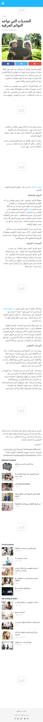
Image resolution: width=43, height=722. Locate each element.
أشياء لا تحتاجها (20, 612)
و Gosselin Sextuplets (22, 484)
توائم (30, 209)
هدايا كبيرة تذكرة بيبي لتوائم (24, 464)
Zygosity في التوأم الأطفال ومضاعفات (28, 504)
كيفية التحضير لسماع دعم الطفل (25, 548)
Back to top (21, 711)
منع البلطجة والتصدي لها (23, 588)
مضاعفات (4, 16)
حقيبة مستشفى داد (21, 558)
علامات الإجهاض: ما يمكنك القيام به (26, 602)
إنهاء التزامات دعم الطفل (23, 642)
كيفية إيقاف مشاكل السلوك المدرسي (27, 622)
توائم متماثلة (36, 187)
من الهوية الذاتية (9, 309)
